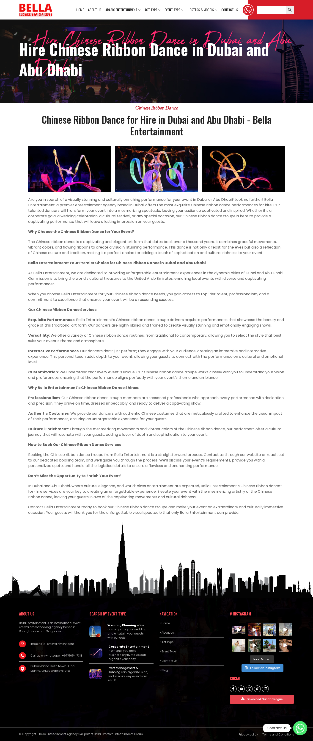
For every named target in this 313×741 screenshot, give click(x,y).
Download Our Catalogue (265, 699)
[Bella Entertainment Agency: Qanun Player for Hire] (238, 630)
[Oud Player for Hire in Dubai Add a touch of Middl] (254, 645)
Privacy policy (248, 734)
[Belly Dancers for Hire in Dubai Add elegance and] (285, 645)
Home (80, 9)
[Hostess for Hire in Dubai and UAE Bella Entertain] (269, 630)
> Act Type (166, 642)
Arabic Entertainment (121, 9)
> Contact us (168, 661)
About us (94, 9)
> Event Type (167, 651)
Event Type (172, 9)
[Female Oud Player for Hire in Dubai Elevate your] (238, 645)
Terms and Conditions (278, 734)
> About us (166, 633)
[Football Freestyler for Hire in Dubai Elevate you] (269, 645)
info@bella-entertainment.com (52, 644)
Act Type (151, 9)
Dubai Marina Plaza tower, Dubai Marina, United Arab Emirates (52, 668)
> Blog (163, 670)
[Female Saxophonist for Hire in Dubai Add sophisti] (285, 630)
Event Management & (123, 668)
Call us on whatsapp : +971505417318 (56, 655)
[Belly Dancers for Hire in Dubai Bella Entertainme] (254, 630)
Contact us (229, 9)
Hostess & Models (200, 9)
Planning (114, 672)
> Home (164, 623)
